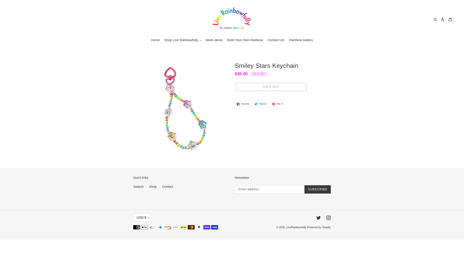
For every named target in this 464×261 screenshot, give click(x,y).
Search (138, 186)
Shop (153, 186)
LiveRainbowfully (296, 227)
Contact (167, 186)
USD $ (141, 217)
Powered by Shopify (319, 227)
